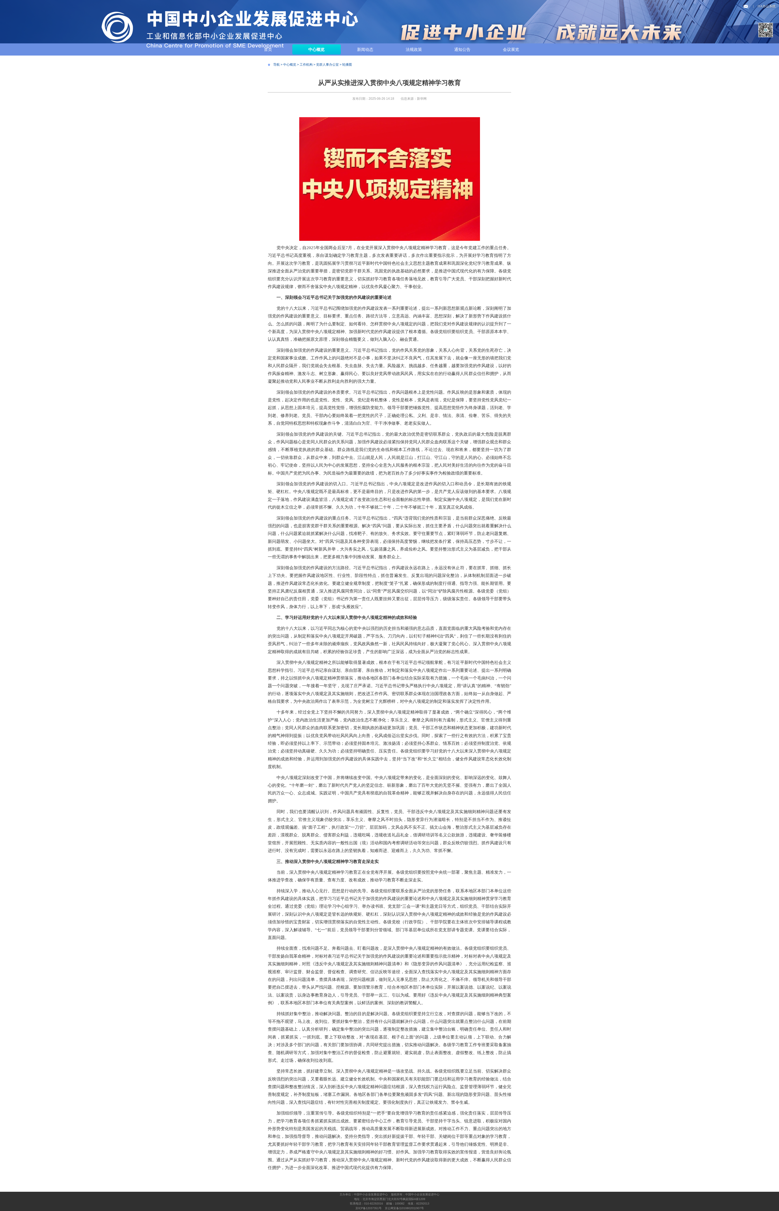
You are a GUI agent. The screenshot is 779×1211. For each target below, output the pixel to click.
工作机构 (306, 64)
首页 (268, 49)
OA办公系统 (767, 6)
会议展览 (511, 49)
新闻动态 (365, 49)
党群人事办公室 (327, 64)
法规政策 (414, 49)
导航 (276, 64)
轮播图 (347, 64)
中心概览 (316, 49)
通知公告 (462, 49)
